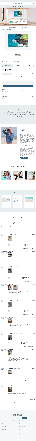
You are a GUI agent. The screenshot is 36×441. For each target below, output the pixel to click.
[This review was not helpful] (34, 264)
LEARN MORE (24, 157)
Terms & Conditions (22, 426)
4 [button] (19, 402)
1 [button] (14, 402)
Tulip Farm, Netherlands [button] (25, 294)
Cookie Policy (21, 430)
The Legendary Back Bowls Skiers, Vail (17, 206)
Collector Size (4, 426)
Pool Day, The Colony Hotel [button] (26, 327)
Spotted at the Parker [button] (26, 245)
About (2, 423)
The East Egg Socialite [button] (26, 311)
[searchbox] (4, 230)
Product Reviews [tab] (10, 226)
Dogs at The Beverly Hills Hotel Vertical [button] (25, 261)
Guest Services (4, 429)
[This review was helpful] (32, 248)
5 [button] (21, 402)
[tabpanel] (18, 319)
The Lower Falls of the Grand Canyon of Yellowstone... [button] (24, 362)
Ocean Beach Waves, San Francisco (6, 206)
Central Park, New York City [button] (25, 380)
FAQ (2, 430)
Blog (19, 429)
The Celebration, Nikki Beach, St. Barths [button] (24, 343)
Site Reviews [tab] (3, 226)
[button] (2, 4)
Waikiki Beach (27, 206)
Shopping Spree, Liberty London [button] (25, 278)
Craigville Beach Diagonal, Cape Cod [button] (25, 396)
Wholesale (20, 423)
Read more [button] (15, 360)
